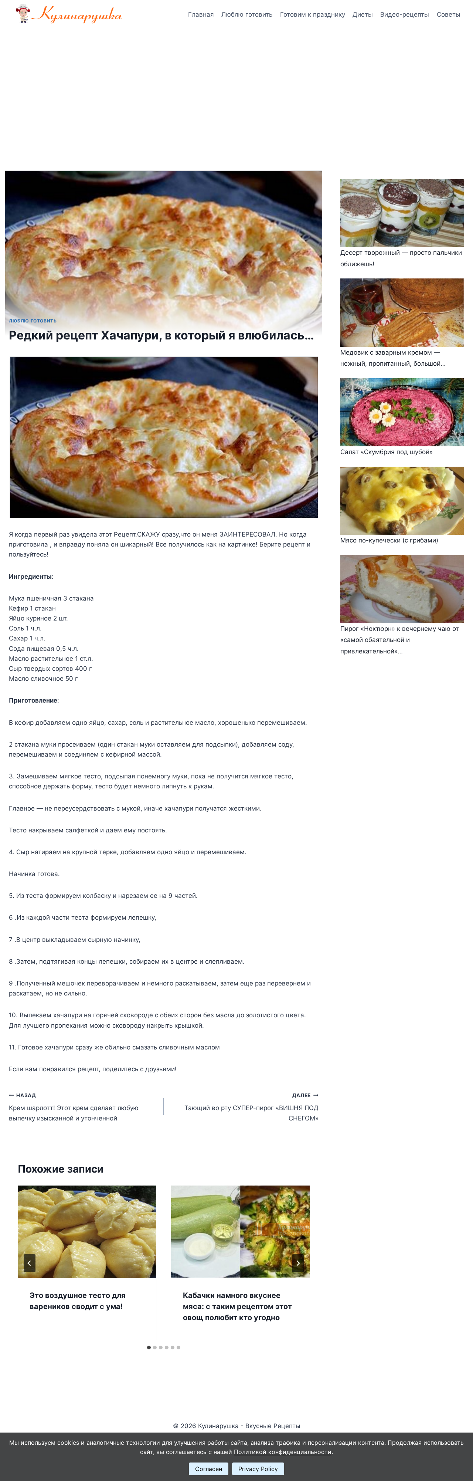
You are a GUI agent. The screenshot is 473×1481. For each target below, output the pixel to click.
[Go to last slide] (29, 1263)
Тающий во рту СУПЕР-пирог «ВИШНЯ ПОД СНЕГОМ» (251, 1107)
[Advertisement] (236, 85)
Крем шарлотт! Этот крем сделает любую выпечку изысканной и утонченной (74, 1107)
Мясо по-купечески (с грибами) (389, 540)
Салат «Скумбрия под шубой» (386, 452)
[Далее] (298, 1263)
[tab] (149, 1347)
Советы (448, 14)
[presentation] (87, 1232)
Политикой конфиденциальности (282, 1451)
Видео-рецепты (404, 14)
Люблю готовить (246, 14)
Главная (201, 14)
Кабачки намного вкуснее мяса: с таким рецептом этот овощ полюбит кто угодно (237, 1306)
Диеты (363, 14)
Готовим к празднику (312, 14)
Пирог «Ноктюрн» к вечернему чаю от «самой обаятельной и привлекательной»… (399, 640)
